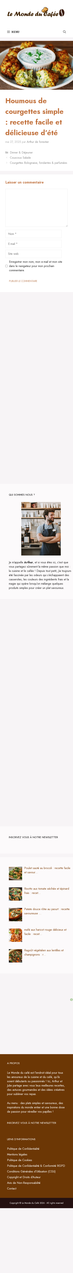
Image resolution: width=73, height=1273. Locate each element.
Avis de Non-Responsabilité (23, 1183)
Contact (11, 1188)
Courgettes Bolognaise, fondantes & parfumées (38, 163)
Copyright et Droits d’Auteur (24, 1177)
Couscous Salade (20, 158)
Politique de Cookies (19, 1160)
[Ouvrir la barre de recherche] (64, 32)
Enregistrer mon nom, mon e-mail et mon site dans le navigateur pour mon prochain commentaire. (35, 266)
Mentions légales (17, 1154)
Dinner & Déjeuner (21, 152)
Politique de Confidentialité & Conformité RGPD (36, 1166)
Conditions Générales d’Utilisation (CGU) (31, 1171)
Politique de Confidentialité (23, 1149)
